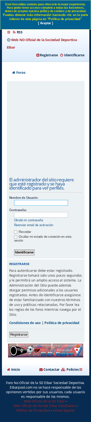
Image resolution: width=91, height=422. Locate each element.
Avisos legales (64, 410)
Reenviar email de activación (33, 225)
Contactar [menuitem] (51, 369)
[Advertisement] (45, 130)
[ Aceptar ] (45, 23)
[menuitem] (17, 32)
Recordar (24, 232)
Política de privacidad (61, 322)
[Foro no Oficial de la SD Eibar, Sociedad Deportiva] (45, 350)
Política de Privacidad (33, 410)
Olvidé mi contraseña (28, 220)
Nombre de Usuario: (23, 198)
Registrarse (18, 334)
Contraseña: (18, 210)
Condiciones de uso (25, 322)
